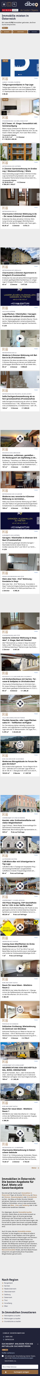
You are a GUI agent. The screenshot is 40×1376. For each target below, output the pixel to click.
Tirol (5, 1300)
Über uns (8, 1337)
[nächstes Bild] (38, 68)
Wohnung (26, 1195)
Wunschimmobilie (8, 1250)
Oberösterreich (9, 1292)
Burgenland (8, 1283)
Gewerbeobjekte (17, 1197)
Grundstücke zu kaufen (12, 1321)
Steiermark (8, 1297)
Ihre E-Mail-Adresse (7, 1363)
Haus (35, 1195)
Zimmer (7, 1197)
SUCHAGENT (6, 31)
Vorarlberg (8, 1303)
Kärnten (7, 1286)
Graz (17, 1205)
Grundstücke (32, 1197)
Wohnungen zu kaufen (12, 1319)
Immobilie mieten (24, 1231)
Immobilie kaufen (25, 1212)
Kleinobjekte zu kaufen (12, 1316)
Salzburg (7, 1295)
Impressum (9, 1340)
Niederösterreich (10, 1289)
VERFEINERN (34, 31)
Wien (6, 1306)
